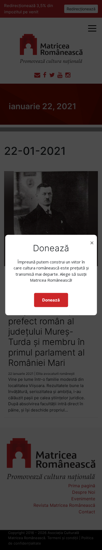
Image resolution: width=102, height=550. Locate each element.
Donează (51, 299)
